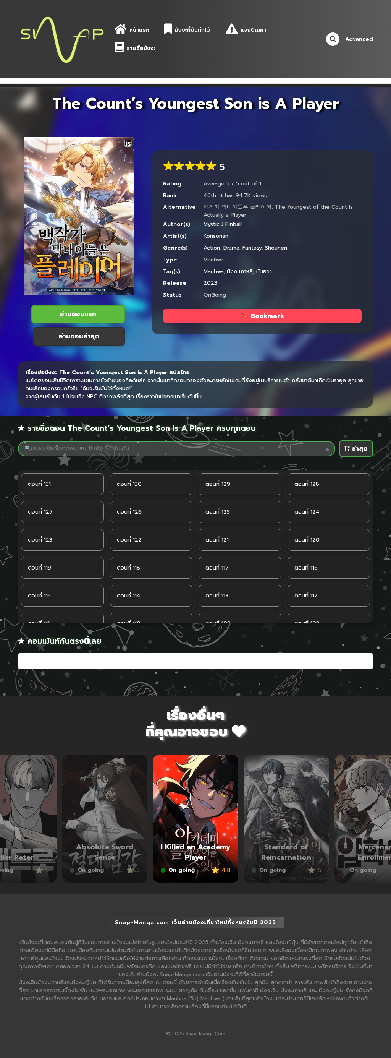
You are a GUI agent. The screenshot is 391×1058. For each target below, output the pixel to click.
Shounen (276, 248)
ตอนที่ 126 (129, 512)
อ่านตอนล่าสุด (79, 336)
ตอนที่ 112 (306, 596)
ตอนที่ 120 (307, 540)
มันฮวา (264, 272)
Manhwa (213, 272)
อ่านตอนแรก (78, 314)
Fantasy (252, 248)
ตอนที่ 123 (40, 540)
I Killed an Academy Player (105, 852)
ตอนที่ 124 (307, 512)
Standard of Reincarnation (196, 852)
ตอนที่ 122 (129, 540)
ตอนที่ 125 (217, 512)
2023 (210, 283)
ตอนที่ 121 (217, 540)
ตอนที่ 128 (306, 484)
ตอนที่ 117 (217, 568)
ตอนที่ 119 (39, 568)
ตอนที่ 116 (306, 568)
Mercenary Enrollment (287, 852)
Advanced (359, 39)
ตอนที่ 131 (39, 484)
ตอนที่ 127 (40, 512)
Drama (231, 248)
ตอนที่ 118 (128, 568)
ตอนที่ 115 (39, 596)
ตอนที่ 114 (129, 596)
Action (212, 248)
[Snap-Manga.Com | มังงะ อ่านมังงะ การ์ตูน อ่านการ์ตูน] (62, 39)
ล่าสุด (359, 448)
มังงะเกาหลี (240, 272)
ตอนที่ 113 (216, 596)
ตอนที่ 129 (217, 484)
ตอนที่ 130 (129, 484)
